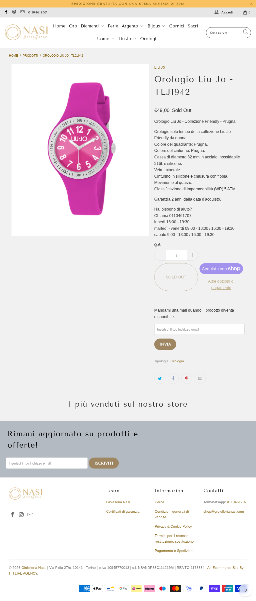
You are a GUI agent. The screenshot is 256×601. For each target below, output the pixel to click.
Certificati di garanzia (123, 511)
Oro (73, 26)
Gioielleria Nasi (118, 502)
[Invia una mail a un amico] (200, 378)
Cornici (176, 26)
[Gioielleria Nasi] (26, 32)
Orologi (148, 38)
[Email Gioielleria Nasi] (22, 12)
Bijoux (155, 26)
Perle (113, 26)
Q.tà (157, 245)
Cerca (159, 502)
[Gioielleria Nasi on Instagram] (14, 12)
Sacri (193, 26)
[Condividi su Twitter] (159, 378)
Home (59, 26)
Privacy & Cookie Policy (173, 526)
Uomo (104, 38)
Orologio (177, 361)
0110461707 (37, 12)
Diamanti (90, 26)
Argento (130, 26)
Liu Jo (125, 38)
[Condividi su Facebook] (173, 378)
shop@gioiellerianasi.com (224, 511)
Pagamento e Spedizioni (174, 551)
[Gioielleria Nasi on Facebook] (6, 12)
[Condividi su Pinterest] (186, 378)
